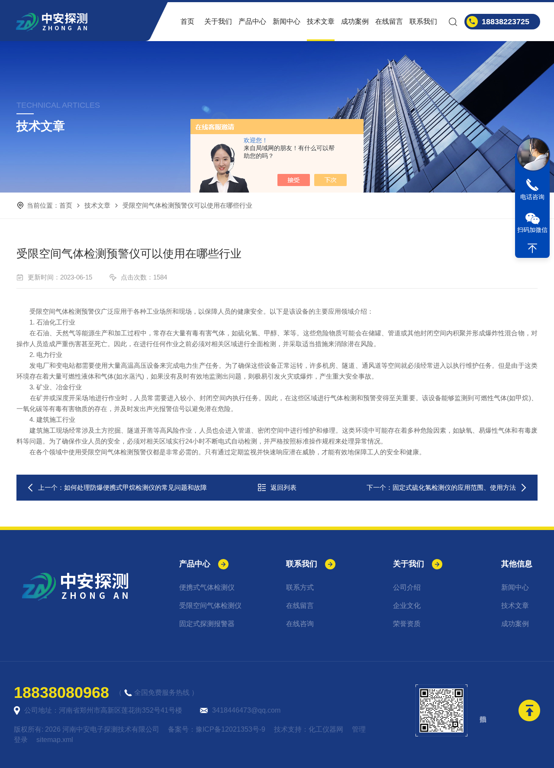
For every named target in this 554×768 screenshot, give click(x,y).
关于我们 (218, 21)
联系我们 (423, 21)
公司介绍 (407, 587)
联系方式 (300, 587)
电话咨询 (532, 196)
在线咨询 (300, 623)
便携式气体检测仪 (207, 587)
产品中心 (252, 21)
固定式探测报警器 (207, 623)
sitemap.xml (54, 739)
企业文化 (407, 605)
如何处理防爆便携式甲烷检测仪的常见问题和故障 (135, 487)
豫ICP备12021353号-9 (230, 729)
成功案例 (355, 21)
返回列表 (283, 487)
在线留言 (389, 21)
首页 (187, 21)
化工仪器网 (326, 729)
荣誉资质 (407, 623)
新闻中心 (286, 21)
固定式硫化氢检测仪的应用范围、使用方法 (454, 487)
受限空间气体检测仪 (210, 605)
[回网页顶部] (532, 248)
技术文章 (321, 21)
